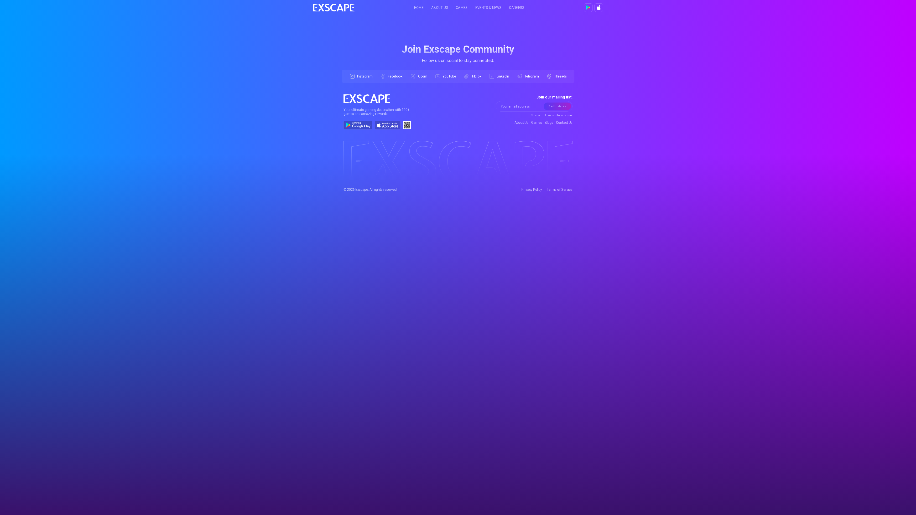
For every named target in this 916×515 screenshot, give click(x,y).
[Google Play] (588, 7)
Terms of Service (559, 189)
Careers (516, 8)
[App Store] (598, 7)
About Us (439, 8)
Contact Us (564, 122)
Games (462, 8)
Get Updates (557, 106)
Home (419, 8)
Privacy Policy (531, 189)
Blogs (549, 122)
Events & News (488, 8)
